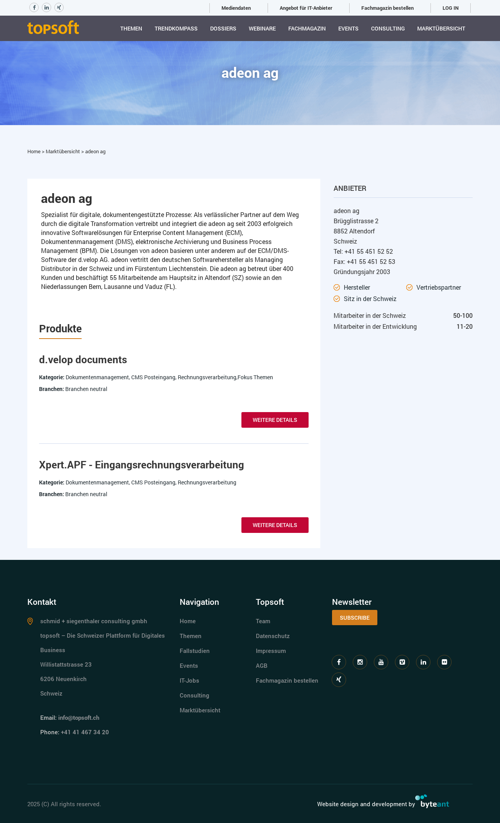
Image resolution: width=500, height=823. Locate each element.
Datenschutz (273, 636)
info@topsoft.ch (78, 717)
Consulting (388, 28)
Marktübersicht (441, 28)
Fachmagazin (307, 28)
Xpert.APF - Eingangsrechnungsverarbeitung (141, 464)
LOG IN (451, 7)
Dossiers (223, 28)
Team (263, 621)
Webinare (262, 28)
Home (34, 151)
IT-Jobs (189, 680)
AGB (262, 665)
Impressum (271, 650)
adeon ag (95, 151)
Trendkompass (176, 28)
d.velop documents (83, 359)
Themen (131, 28)
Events (348, 28)
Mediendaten (236, 7)
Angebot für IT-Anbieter (306, 7)
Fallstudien (195, 650)
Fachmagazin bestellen (387, 7)
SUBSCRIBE (355, 617)
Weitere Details (275, 419)
